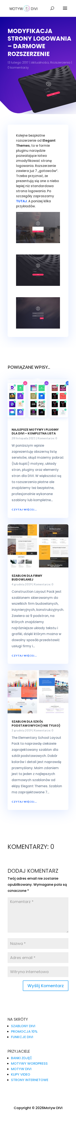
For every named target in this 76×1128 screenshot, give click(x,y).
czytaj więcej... (24, 509)
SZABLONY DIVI (23, 1026)
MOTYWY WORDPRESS (29, 1063)
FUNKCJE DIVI (22, 1037)
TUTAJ (21, 201)
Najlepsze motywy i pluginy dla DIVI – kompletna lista (35, 431)
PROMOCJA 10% (24, 1031)
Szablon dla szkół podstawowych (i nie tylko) (36, 723)
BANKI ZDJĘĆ (21, 1058)
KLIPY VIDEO (20, 1074)
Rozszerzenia (60, 62)
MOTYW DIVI (21, 1069)
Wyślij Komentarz (45, 986)
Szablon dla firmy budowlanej (27, 578)
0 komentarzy (18, 67)
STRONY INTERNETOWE (29, 1079)
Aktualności (40, 62)
